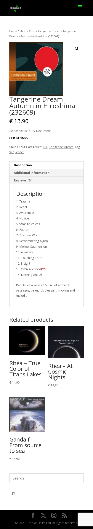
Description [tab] (23, 165)
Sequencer (16, 152)
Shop (22, 31)
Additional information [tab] (32, 173)
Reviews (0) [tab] (23, 180)
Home (13, 31)
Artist (32, 31)
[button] (77, 49)
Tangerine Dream (49, 31)
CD (45, 147)
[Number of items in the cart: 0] (13, 493)
